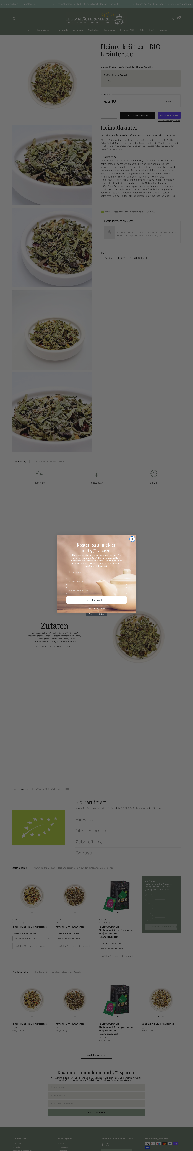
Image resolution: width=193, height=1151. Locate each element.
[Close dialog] (132, 539)
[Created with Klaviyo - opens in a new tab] (96, 614)
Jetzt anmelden (96, 600)
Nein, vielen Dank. (96, 608)
